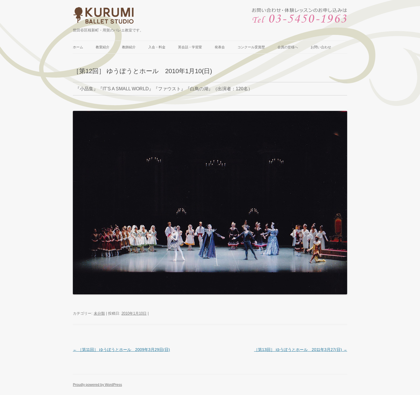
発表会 (220, 47)
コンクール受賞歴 (251, 47)
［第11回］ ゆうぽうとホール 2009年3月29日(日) (121, 349)
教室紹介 (102, 47)
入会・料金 (156, 47)
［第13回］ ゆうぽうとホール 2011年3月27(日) (300, 349)
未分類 (99, 313)
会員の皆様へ (287, 47)
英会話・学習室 (190, 47)
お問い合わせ (321, 47)
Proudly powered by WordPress (97, 385)
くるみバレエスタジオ (104, 17)
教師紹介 (129, 47)
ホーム (78, 47)
